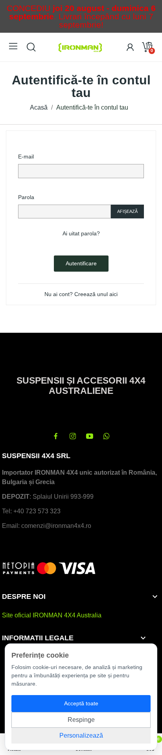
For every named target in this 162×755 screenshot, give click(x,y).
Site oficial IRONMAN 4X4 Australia (51, 615)
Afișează (127, 211)
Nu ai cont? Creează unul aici (81, 294)
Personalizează (81, 735)
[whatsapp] (106, 436)
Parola (26, 197)
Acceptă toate (81, 703)
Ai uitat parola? (81, 233)
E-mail (26, 156)
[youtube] (89, 436)
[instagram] (72, 436)
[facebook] (55, 436)
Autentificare (81, 263)
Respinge (81, 719)
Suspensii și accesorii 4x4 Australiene (81, 385)
